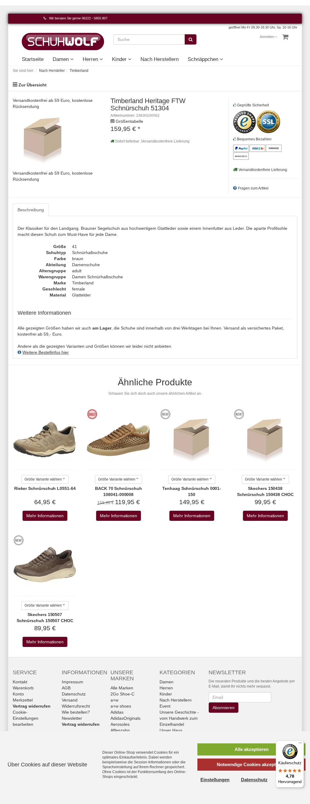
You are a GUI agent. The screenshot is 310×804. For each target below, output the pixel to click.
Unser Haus (171, 730)
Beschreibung (31, 209)
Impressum (72, 681)
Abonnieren (223, 707)
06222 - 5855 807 (94, 18)
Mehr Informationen (45, 516)
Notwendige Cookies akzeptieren (251, 764)
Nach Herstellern (159, 59)
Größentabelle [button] (129, 121)
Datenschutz (74, 694)
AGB (66, 687)
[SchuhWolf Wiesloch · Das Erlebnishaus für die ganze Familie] (63, 41)
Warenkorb (23, 687)
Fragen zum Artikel (253, 188)
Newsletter (72, 718)
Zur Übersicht (32, 84)
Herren (91, 59)
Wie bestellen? (76, 712)
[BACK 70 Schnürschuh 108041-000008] (118, 439)
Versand (70, 700)
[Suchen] (190, 39)
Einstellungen (214, 779)
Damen (61, 59)
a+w (114, 700)
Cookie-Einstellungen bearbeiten (25, 718)
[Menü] (300, 744)
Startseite (33, 59)
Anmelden (267, 37)
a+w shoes (120, 706)
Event (165, 706)
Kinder (120, 59)
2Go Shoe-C (122, 694)
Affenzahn (120, 730)
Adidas (117, 712)
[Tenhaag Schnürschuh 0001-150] (191, 439)
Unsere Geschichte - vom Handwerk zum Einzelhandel (179, 718)
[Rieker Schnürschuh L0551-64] (44, 439)
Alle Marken (121, 687)
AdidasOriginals (125, 718)
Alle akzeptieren (252, 749)
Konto (18, 694)
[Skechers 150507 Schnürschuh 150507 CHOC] (44, 565)
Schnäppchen (204, 59)
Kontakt (20, 681)
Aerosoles (120, 724)
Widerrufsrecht (76, 706)
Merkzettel (23, 700)
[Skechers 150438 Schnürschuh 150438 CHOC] (265, 439)
